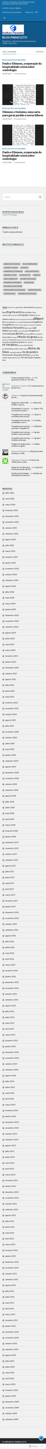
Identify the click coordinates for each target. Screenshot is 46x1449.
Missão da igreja (27, 336)
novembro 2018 (12, 778)
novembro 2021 (12, 708)
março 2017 (10, 895)
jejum (20, 331)
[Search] (4, 18)
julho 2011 (9, 1291)
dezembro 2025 (12, 516)
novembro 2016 (12, 918)
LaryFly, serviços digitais (11, 8)
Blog (4, 312)
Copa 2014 (15, 315)
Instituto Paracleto (13, 244)
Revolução (18, 352)
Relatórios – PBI (31, 12)
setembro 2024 (11, 580)
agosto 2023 (10, 632)
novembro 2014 (12, 1058)
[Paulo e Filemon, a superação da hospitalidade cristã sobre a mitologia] (23, 135)
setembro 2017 (11, 860)
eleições (12, 322)
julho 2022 (9, 685)
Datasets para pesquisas (11, 12)
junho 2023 (10, 638)
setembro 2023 (11, 627)
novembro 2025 (12, 522)
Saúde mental (34, 290)
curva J (37, 315)
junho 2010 (10, 1367)
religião (11, 352)
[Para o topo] (41, 1438)
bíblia (30, 312)
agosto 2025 (10, 539)
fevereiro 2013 (11, 1180)
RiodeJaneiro (7, 355)
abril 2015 (9, 1029)
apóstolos (19, 307)
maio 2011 (9, 1303)
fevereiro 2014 (11, 1110)
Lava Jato (6, 337)
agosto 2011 (10, 1285)
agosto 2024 (10, 586)
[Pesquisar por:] (23, 197)
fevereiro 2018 (11, 831)
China (34, 312)
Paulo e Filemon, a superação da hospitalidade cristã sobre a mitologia (21, 67)
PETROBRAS (10, 344)
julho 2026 (9, 493)
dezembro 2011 (12, 1262)
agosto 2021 (10, 720)
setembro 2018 (11, 790)
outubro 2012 (11, 1203)
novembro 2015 (12, 988)
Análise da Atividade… (20, 473)
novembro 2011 (12, 1267)
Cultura (32, 315)
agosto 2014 (10, 1075)
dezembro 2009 (12, 1401)
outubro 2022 (11, 673)
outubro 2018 (11, 784)
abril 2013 (9, 1168)
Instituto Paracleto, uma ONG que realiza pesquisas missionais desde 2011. (18, 3)
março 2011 (10, 1314)
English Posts (32, 271)
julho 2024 (9, 592)
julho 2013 (9, 1151)
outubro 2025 (11, 528)
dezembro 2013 (12, 1122)
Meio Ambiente (10, 279)
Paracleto (6, 342)
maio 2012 (9, 1233)
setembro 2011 (11, 1279)
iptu (26, 328)
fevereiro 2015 (11, 1040)
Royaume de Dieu (22, 355)
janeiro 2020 (10, 755)
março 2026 (10, 504)
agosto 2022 (10, 679)
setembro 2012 (11, 1209)
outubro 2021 (11, 714)
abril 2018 (9, 819)
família (16, 325)
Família (36, 275)
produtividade (7, 349)
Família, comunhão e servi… (26, 421)
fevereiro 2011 (11, 1320)
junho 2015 (10, 1017)
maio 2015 (9, 1023)
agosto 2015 (10, 1005)
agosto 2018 (10, 796)
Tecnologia (9, 293)
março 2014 (10, 1104)
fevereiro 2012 (11, 1250)
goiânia (26, 325)
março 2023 (10, 650)
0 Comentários (20, 74)
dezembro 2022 (12, 667)
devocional (29, 319)
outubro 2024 (11, 574)
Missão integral (28, 279)
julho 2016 (9, 941)
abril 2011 (9, 1308)
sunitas (4, 358)
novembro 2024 (12, 568)
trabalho (37, 357)
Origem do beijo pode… (21, 444)
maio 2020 (9, 749)
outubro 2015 (11, 994)
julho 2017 (9, 871)
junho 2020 (10, 743)
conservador (6, 315)
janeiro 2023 (10, 662)
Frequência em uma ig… (21, 414)
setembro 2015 (11, 999)
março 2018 (10, 825)
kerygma (25, 331)
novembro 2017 (12, 848)
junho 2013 (10, 1157)
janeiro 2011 (10, 1326)
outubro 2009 (11, 1413)
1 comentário (19, 162)
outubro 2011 (11, 1273)
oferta (19, 340)
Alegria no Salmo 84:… (20, 402)
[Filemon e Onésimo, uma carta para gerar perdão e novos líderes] (23, 94)
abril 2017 (9, 889)
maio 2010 (9, 1372)
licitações (14, 337)
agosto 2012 (10, 1215)
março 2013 (10, 1174)
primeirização (28, 345)
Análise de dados (12, 264)
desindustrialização (20, 319)
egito (7, 322)
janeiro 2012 (10, 1256)
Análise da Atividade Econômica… (26, 474)
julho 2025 (9, 545)
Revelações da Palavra (14, 60)
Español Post (10, 275)
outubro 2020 (11, 737)
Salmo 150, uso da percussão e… (27, 409)
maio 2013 (9, 1163)
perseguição (29, 342)
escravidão (19, 322)
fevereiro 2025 (11, 557)
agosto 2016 (10, 935)
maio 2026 (9, 498)
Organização (31, 340)
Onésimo (24, 340)
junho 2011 (10, 1297)
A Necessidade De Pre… (21, 377)
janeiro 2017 (10, 906)
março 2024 (10, 603)
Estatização (27, 322)
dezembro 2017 (12, 842)
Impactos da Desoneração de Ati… (27, 396)
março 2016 (10, 965)
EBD (3, 322)
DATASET (24, 267)
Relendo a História (13, 286)
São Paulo (17, 358)
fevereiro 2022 (11, 702)
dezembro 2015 (12, 982)
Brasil (25, 312)
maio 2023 (9, 644)
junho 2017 (10, 877)
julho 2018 (9, 801)
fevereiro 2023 (11, 656)
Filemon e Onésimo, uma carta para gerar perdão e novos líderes (22, 113)
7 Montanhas (11, 307)
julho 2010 (9, 1361)
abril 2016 (9, 959)
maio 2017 (9, 883)
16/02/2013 (7, 162)
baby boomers (38, 307)
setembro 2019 (11, 761)
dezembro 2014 (12, 1052)
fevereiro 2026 (11, 510)
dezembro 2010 (12, 1332)
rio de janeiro (30, 352)
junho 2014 (10, 1087)
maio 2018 (9, 813)
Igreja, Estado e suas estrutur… (25, 433)
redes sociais (23, 349)
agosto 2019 (10, 766)
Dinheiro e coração (13, 271)
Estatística (25, 275)
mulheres (5, 340)
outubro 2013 (11, 1134)
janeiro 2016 (10, 976)
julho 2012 (9, 1221)
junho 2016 (10, 947)
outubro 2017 (11, 854)
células (5, 319)
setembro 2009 (11, 1419)
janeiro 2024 (10, 609)
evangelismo (37, 322)
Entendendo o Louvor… (21, 408)
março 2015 (10, 1034)
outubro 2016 (11, 924)
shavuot (32, 355)
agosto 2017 (10, 865)
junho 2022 (10, 691)
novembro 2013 (12, 1128)
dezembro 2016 (12, 912)
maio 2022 (9, 696)
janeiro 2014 (10, 1116)
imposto (38, 325)
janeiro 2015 (10, 1046)
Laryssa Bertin (15, 333)
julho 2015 (9, 1011)
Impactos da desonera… (21, 467)
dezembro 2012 (12, 1192)
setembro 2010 (11, 1349)
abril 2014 (9, 1099)
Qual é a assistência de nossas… (26, 415)
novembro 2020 (12, 732)
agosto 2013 (10, 1145)
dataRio (11, 319)
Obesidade (13, 340)
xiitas (4, 360)
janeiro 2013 (10, 1186)
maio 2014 (9, 1093)
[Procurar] (40, 197)
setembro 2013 (11, 1139)
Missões (40, 337)
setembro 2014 (11, 1069)
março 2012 (10, 1244)
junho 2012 (10, 1227)
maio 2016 (9, 953)
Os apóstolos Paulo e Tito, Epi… (24, 378)
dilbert (38, 318)
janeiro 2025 (10, 563)
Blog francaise (30, 264)
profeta (16, 349)
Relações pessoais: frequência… (26, 427)
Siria (37, 355)
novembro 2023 (12, 621)
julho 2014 (9, 1081)
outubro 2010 (11, 1343)
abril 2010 (9, 1378)
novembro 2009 (12, 1407)
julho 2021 (9, 726)
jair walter (13, 330)
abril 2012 (9, 1238)
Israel (30, 328)
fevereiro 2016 (11, 970)
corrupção (23, 315)
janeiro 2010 (10, 1396)
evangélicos (8, 324)
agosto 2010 (10, 1355)
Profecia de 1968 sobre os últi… (25, 461)
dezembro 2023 (12, 615)
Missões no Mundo (12, 282)
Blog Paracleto (14, 37)
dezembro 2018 (12, 772)
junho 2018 (10, 807)
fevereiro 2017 (11, 901)
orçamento (38, 340)
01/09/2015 (7, 74)
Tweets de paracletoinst (12, 232)
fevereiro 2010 (11, 1390)
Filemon (21, 325)
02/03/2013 (7, 119)
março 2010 (10, 1384)
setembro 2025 (11, 533)
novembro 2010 (12, 1337)
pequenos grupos (17, 342)
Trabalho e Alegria (27, 293)
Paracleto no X (10, 227)
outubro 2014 (11, 1064)
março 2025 (10, 551)
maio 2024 (9, 597)
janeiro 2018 (10, 836)
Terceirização (27, 357)
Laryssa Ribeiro (29, 334)
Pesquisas (29, 282)
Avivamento (29, 307)
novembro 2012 (12, 1198)
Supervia (11, 358)
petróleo (20, 345)
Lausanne (39, 334)
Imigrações (32, 325)
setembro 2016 (11, 930)
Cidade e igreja (11, 267)
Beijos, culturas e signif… (25, 445)
